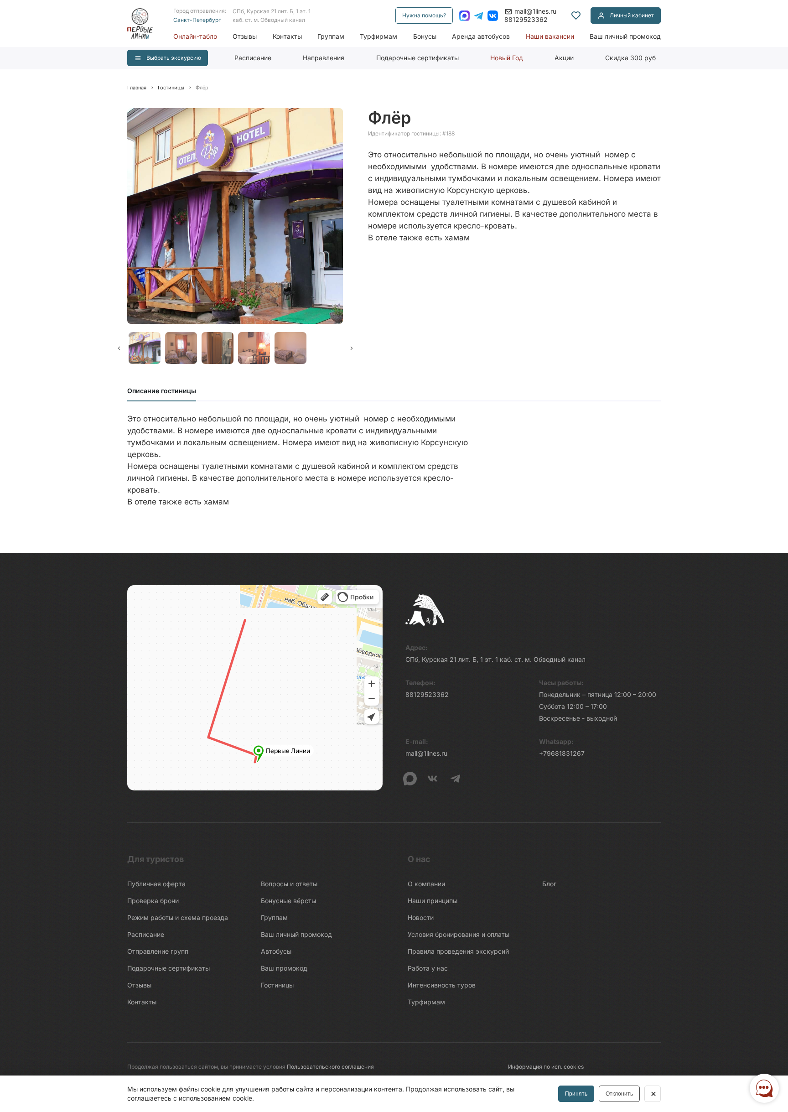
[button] (143, 348)
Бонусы (424, 36)
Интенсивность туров (442, 985)
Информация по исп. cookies (546, 1066)
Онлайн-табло (195, 36)
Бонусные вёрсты (288, 900)
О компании (426, 884)
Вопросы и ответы (289, 884)
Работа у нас (428, 968)
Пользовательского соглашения (330, 1066)
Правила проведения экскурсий (458, 951)
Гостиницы (277, 985)
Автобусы (276, 951)
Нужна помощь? (424, 15)
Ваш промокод (284, 968)
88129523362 (526, 19)
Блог (549, 884)
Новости (421, 917)
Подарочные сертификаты (417, 58)
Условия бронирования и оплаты (458, 934)
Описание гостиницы (161, 391)
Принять (576, 1094)
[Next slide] (351, 348)
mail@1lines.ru (535, 11)
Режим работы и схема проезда (177, 917)
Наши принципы (432, 900)
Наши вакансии (550, 36)
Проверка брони (153, 900)
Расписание (252, 58)
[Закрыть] (652, 1094)
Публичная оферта (156, 884)
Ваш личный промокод (625, 36)
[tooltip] (576, 15)
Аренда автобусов (481, 36)
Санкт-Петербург (197, 19)
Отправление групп (157, 951)
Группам (330, 36)
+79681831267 (562, 753)
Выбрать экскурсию (173, 57)
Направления (323, 58)
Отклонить (619, 1094)
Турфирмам (378, 36)
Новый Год (506, 58)
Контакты (287, 36)
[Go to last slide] (119, 348)
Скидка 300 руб (630, 58)
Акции (564, 58)
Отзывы (245, 36)
